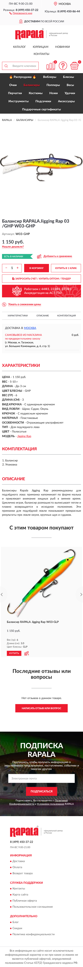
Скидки (17, 928)
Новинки (62, 47)
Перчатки (15, 93)
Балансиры (32, 85)
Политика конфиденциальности (33, 934)
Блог (15, 922)
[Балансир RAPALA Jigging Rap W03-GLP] (41, 583)
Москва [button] (30, 328)
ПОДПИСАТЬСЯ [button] (42, 791)
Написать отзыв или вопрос (41, 708)
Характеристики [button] (18, 316)
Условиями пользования (50, 804)
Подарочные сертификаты (41, 109)
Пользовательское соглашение (32, 907)
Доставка (18, 861)
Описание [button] (42, 316)
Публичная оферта (24, 901)
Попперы (53, 85)
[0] (74, 66)
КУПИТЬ (14, 653)
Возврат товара (22, 873)
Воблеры (49, 77)
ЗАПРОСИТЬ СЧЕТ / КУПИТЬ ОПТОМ (43, 279)
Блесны (68, 77)
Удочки (70, 93)
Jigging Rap (24, 436)
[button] (20, 13)
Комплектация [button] (66, 316)
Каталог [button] (19, 47)
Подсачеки (43, 101)
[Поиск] (6, 66)
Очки (13, 85)
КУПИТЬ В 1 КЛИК (66, 268)
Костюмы (36, 93)
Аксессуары (66, 101)
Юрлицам (40, 47)
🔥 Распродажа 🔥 (22, 77)
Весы (70, 85)
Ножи (53, 93)
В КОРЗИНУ (36, 268)
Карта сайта (20, 894)
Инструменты (18, 101)
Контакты (41, 54)
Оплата (17, 867)
